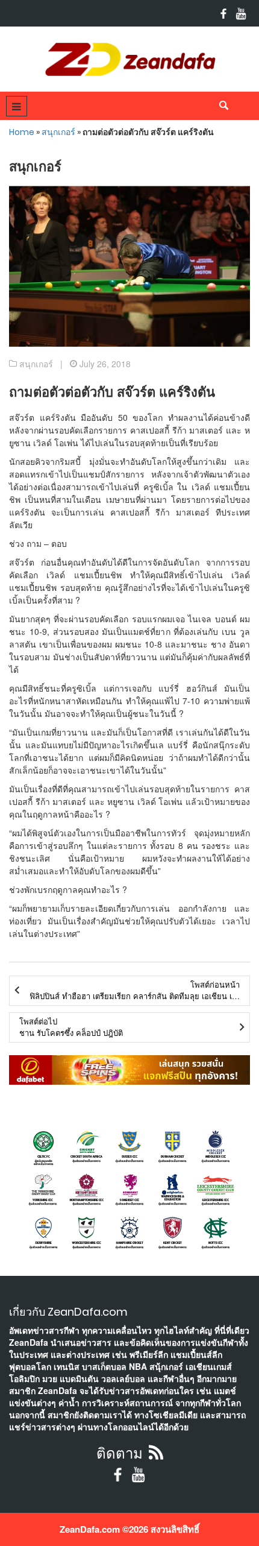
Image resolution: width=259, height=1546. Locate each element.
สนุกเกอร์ (58, 132)
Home (21, 132)
